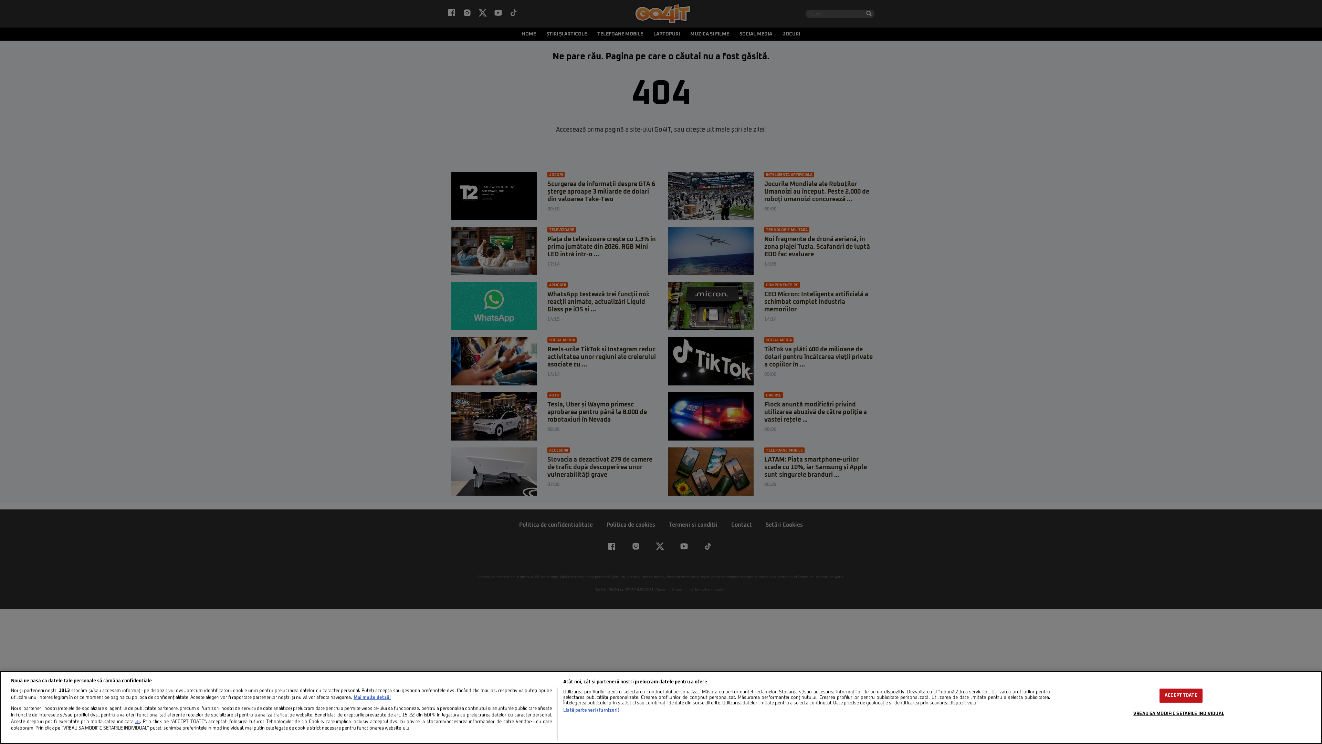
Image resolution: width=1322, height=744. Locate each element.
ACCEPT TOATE (1181, 695)
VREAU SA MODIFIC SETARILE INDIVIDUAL (1178, 714)
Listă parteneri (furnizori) (591, 710)
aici (137, 722)
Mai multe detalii (372, 697)
